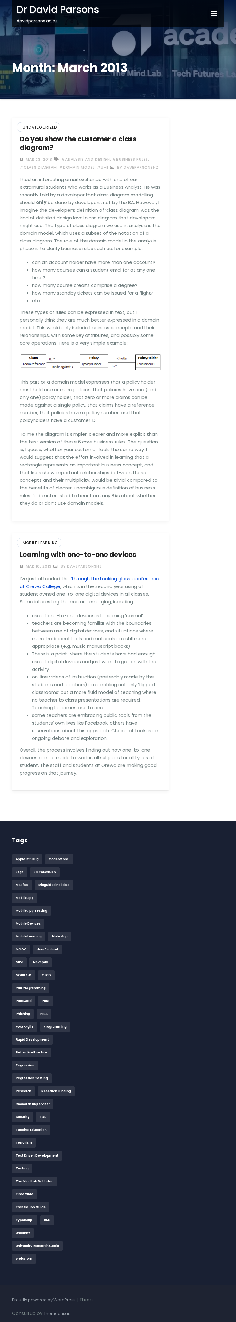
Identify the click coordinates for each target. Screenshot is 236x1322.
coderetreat (59, 859)
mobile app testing (31, 910)
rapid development (32, 1039)
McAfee (22, 885)
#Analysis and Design (85, 159)
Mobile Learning (40, 542)
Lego (20, 872)
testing (22, 1168)
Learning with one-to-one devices (78, 554)
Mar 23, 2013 (38, 159)
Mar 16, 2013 (38, 566)
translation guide (31, 1207)
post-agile (24, 1026)
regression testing (32, 1078)
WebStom (24, 1258)
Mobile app (25, 897)
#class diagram (38, 167)
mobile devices (28, 923)
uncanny (23, 1233)
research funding (56, 1091)
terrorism (24, 1142)
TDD (43, 1117)
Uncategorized (40, 127)
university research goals (37, 1245)
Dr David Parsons (58, 9)
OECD (46, 975)
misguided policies (53, 885)
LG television (45, 872)
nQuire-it (24, 975)
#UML (103, 167)
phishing (23, 1013)
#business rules (130, 159)
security (23, 1117)
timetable (24, 1194)
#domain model (77, 167)
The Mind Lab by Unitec (34, 1181)
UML (47, 1220)
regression (25, 1065)
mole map (60, 936)
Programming (55, 1026)
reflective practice (31, 1052)
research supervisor (33, 1104)
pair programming (31, 988)
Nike (19, 962)
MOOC (21, 949)
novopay (40, 962)
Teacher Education (31, 1129)
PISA (44, 1013)
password (24, 1001)
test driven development (37, 1155)
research (23, 1091)
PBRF (46, 1001)
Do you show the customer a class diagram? (78, 143)
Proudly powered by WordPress (44, 1300)
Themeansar (56, 1313)
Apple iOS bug (27, 859)
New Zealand (47, 949)
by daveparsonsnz (137, 167)
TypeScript (25, 1220)
